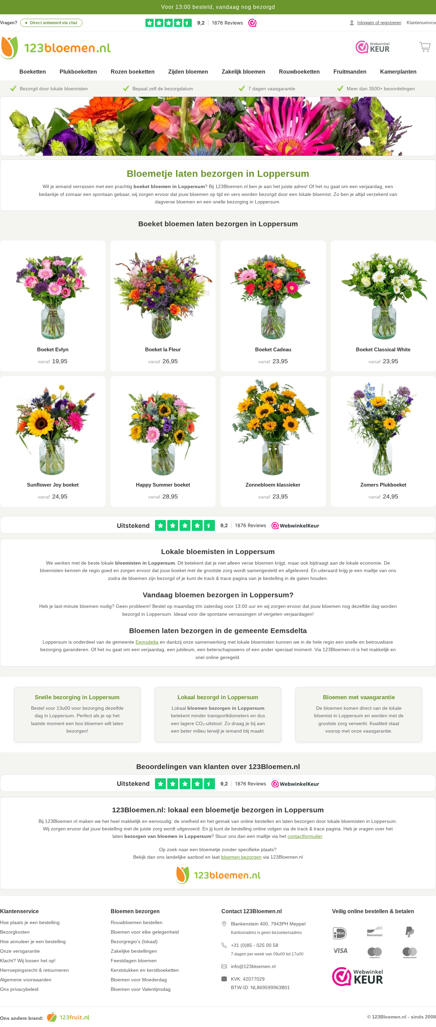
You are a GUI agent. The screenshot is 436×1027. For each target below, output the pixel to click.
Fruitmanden (350, 72)
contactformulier (304, 836)
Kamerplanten (398, 72)
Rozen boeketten (133, 72)
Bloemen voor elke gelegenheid (145, 932)
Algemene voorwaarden (25, 979)
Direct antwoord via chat (53, 22)
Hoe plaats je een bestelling (30, 922)
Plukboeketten (78, 72)
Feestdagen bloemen (134, 960)
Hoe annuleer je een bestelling (33, 941)
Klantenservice (421, 22)
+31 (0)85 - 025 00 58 (254, 945)
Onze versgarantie (20, 951)
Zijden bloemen (188, 72)
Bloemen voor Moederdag (139, 979)
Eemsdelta (147, 642)
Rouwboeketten (299, 72)
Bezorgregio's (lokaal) (134, 941)
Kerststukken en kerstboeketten (145, 970)
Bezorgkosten (15, 932)
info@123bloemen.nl (253, 966)
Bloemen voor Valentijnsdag (141, 989)
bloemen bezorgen (241, 857)
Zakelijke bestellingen (134, 951)
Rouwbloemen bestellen (136, 922)
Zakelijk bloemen (243, 72)
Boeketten (32, 72)
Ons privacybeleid (19, 989)
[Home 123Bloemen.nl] (55, 47)
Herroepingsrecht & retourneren (34, 970)
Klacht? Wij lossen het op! (28, 960)
